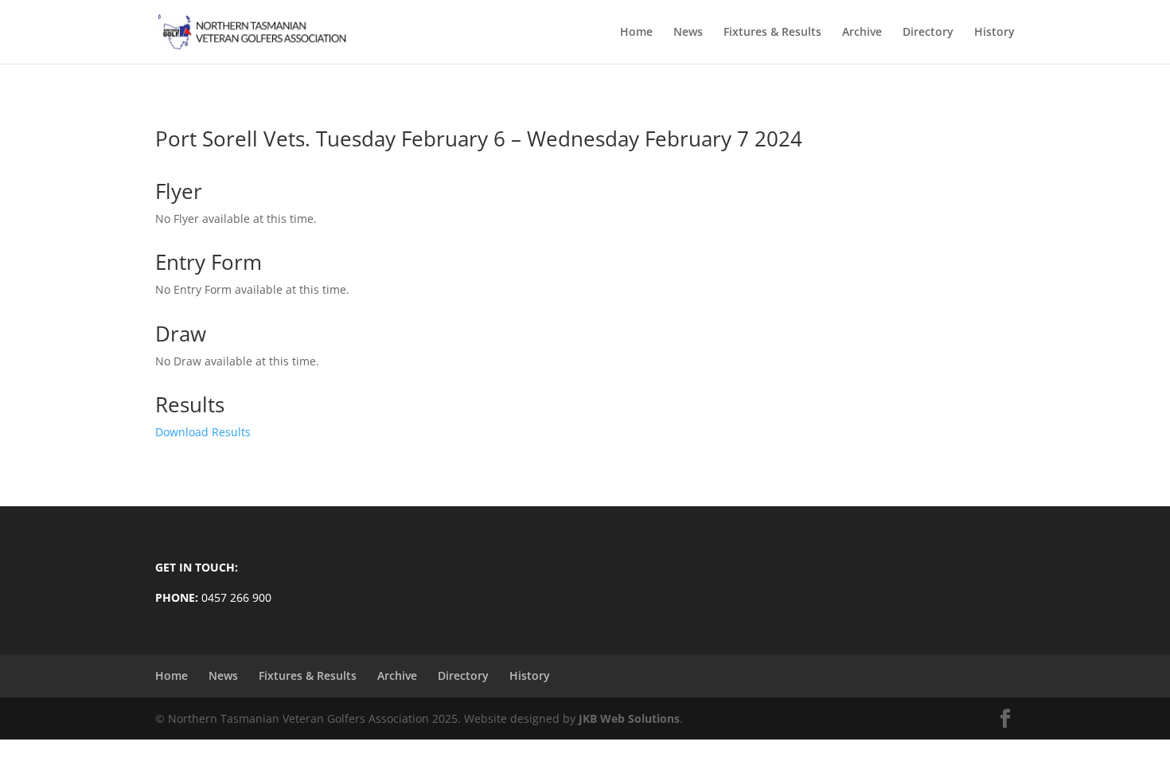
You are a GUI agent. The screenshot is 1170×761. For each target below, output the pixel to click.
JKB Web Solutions (629, 718)
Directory (928, 32)
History (994, 32)
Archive (862, 32)
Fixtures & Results (772, 32)
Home (636, 32)
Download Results (203, 431)
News (688, 32)
